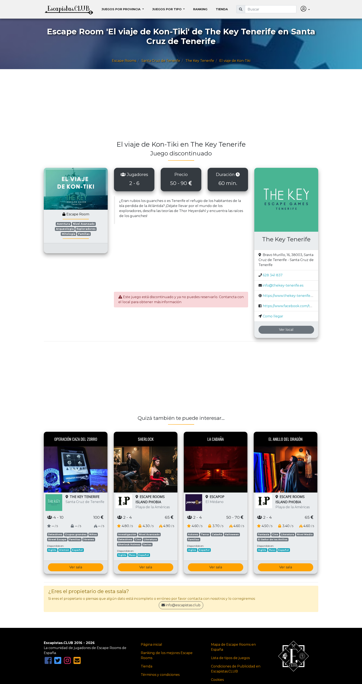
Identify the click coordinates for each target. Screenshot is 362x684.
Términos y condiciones (160, 675)
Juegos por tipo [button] (167, 9)
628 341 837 (273, 275)
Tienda (222, 9)
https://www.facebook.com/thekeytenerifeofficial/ (304, 306)
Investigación (127, 534)
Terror (205, 534)
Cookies (217, 680)
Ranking (200, 9)
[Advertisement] (169, 107)
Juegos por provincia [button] (121, 9)
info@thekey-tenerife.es (283, 285)
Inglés (52, 549)
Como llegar (273, 316)
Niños (93, 534)
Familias (84, 233)
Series (147, 544)
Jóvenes (88, 539)
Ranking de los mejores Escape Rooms (167, 655)
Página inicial (151, 645)
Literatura (150, 539)
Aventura (63, 223)
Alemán (64, 549)
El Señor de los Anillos (272, 539)
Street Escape (57, 539)
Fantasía (263, 534)
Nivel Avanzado (84, 223)
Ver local (286, 330)
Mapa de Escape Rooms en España (233, 647)
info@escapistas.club (183, 605)
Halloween (232, 534)
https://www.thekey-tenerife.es (288, 296)
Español (77, 549)
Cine (138, 539)
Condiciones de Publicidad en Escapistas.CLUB (235, 668)
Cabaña (217, 534)
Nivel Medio (305, 534)
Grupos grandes (76, 534)
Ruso (132, 554)
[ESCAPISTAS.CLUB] (69, 9)
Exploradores (86, 228)
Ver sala (75, 567)
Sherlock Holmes (129, 544)
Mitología (68, 233)
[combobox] (270, 9)
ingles (192, 549)
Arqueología (65, 228)
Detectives (55, 534)
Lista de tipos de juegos (230, 658)
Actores (193, 534)
